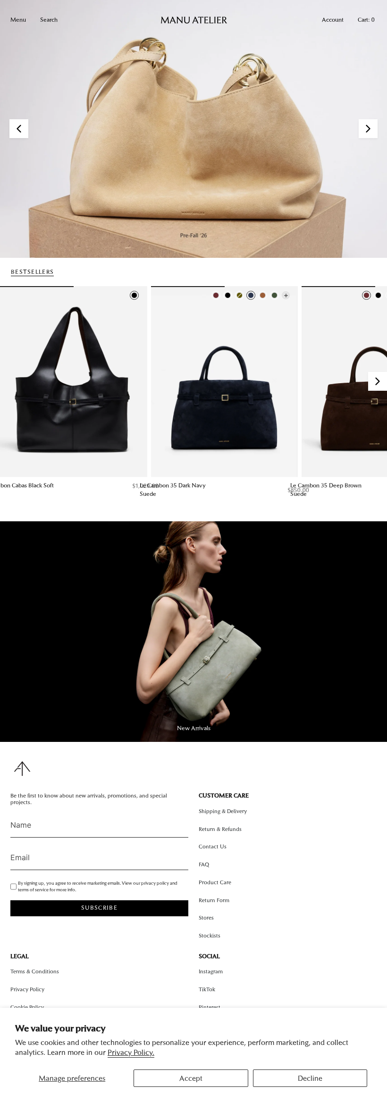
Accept (190, 1078)
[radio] (134, 295)
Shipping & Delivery (223, 811)
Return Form (214, 900)
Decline (310, 1078)
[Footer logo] (22, 768)
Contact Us (213, 846)
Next (377, 381)
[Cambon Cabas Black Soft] (73, 381)
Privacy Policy (27, 989)
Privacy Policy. (131, 1052)
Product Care (215, 882)
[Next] (368, 128)
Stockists (209, 935)
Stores (206, 917)
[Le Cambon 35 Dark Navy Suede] (224, 381)
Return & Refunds (220, 829)
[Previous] (18, 128)
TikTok (207, 989)
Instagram (211, 971)
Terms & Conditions (34, 971)
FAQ (204, 864)
